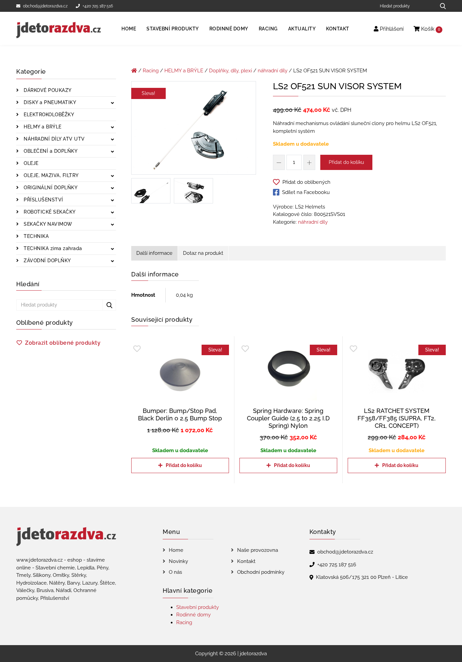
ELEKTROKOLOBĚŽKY (48, 114)
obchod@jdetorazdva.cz (45, 6)
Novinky (178, 561)
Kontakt (337, 28)
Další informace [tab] (154, 253)
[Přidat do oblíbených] (137, 349)
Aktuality (302, 28)
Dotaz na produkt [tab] (203, 253)
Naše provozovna (257, 550)
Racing (268, 28)
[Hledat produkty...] (440, 6)
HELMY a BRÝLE (42, 126)
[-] (279, 162)
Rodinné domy (228, 28)
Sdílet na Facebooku (306, 192)
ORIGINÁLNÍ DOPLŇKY (50, 187)
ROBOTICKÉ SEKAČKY (49, 212)
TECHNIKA (35, 236)
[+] (309, 162)
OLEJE (30, 163)
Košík (430, 29)
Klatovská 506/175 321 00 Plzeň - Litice (362, 577)
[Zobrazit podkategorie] (112, 103)
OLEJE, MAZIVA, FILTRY (50, 175)
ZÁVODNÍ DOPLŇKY (46, 260)
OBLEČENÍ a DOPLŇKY (50, 151)
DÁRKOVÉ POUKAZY (47, 90)
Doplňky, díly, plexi (230, 71)
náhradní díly (272, 71)
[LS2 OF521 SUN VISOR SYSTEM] (193, 129)
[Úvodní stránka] (134, 71)
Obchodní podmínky (260, 572)
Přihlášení (390, 29)
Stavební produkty (172, 28)
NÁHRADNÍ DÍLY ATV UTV (53, 139)
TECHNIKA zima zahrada (52, 248)
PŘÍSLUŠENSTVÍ (42, 199)
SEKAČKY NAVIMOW (47, 224)
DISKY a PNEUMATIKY (49, 102)
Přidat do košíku (346, 162)
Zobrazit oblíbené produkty (62, 343)
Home (128, 28)
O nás (175, 572)
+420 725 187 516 (98, 6)
